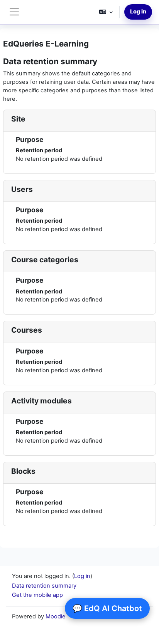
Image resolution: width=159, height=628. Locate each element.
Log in (138, 11)
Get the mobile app (37, 594)
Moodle (56, 616)
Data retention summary (44, 585)
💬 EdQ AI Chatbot (107, 608)
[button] (106, 12)
